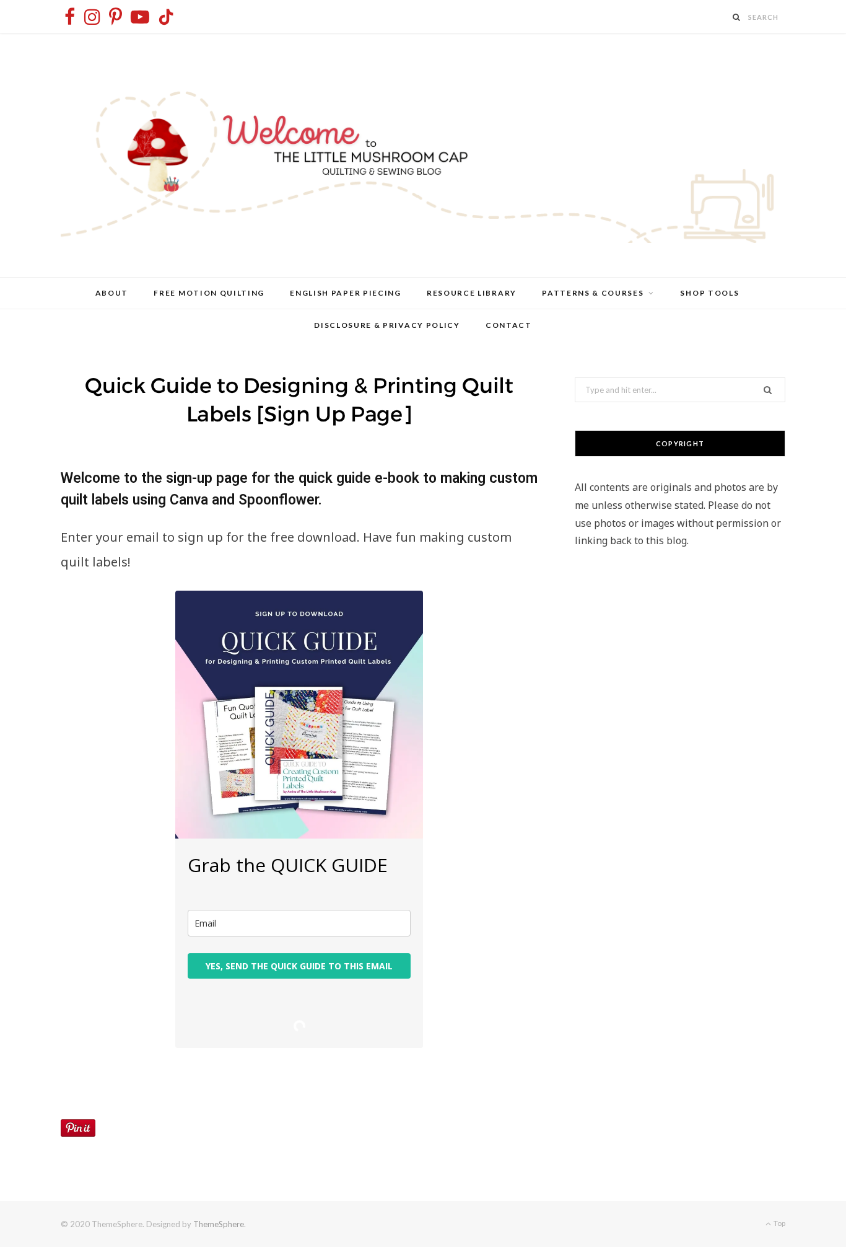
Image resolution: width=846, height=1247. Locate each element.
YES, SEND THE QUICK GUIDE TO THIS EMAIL (299, 966)
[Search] (737, 17)
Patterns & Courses (592, 292)
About (111, 292)
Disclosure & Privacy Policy (387, 325)
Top (778, 1223)
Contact (509, 325)
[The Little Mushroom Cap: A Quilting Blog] (423, 155)
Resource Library (472, 292)
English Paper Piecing (345, 292)
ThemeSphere (218, 1224)
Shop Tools (709, 292)
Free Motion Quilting (209, 292)
